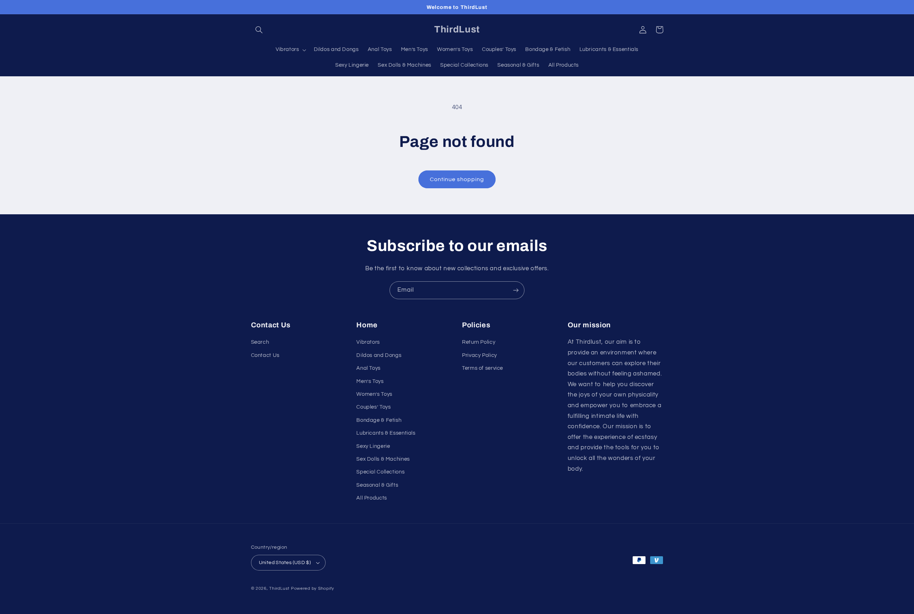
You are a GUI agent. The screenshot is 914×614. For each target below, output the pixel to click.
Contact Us (265, 355)
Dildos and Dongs (378, 355)
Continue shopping (457, 179)
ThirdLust (279, 588)
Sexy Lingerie (373, 446)
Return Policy (478, 342)
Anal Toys (368, 368)
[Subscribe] (516, 290)
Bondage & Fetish (378, 420)
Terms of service (482, 368)
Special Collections (380, 472)
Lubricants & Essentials (386, 433)
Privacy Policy (479, 355)
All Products (371, 498)
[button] (259, 29)
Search (260, 342)
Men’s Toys (369, 381)
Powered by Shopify (312, 588)
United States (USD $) (285, 562)
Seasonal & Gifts (377, 485)
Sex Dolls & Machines (383, 459)
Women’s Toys (374, 394)
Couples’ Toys (373, 407)
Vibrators (368, 342)
